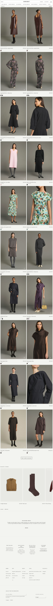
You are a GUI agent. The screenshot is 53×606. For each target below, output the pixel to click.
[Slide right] (51, 466)
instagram (44, 571)
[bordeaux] (27, 50)
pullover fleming (48, 503)
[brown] (27, 318)
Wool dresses (34, 4)
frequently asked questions (16, 571)
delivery (13, 573)
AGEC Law (30, 577)
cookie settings (31, 575)
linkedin (44, 573)
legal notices (31, 573)
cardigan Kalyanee (4, 503)
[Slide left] (48, 466)
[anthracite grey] (27, 95)
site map (23, 577)
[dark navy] (27, 408)
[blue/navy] (2, 318)
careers (23, 575)
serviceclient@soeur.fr (43, 550)
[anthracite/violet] (2, 95)
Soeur (2, 509)
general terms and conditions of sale (35, 571)
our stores (23, 571)
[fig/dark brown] (27, 452)
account (7, 571)
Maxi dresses (4, 4)
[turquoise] (27, 229)
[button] (2, 2)
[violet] (28, 318)
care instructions (15, 575)
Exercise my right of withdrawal (34, 579)
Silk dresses (18, 4)
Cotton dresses (26, 4)
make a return (8, 575)
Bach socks (24, 503)
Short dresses (12, 4)
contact (13, 577)
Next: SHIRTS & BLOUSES (26, 458)
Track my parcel (8, 573)
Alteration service (25, 573)
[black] (27, 184)
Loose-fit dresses (43, 4)
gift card (7, 577)
